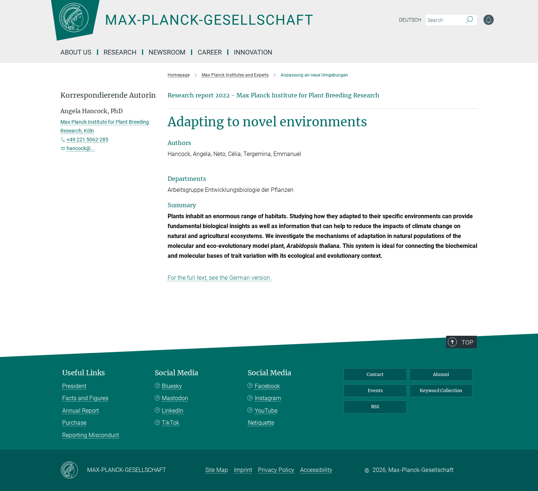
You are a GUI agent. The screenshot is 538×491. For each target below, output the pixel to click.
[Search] (469, 20)
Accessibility (316, 469)
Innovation (253, 52)
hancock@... (81, 148)
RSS (375, 406)
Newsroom (167, 52)
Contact (375, 374)
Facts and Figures (85, 398)
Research (120, 52)
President (74, 386)
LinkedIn (172, 410)
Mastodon (175, 398)
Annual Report (80, 410)
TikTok (170, 422)
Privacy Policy (276, 469)
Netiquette (261, 422)
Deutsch (410, 20)
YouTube (266, 410)
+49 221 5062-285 (87, 139)
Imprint (243, 469)
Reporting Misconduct (90, 435)
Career (210, 52)
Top (467, 342)
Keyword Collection (441, 390)
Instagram (268, 398)
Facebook (267, 386)
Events (375, 390)
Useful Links (83, 373)
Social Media (176, 373)
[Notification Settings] (488, 20)
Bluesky (172, 386)
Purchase (74, 422)
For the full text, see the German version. (220, 277)
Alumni (441, 374)
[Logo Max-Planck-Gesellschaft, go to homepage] (181, 25)
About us (75, 52)
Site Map (216, 469)
